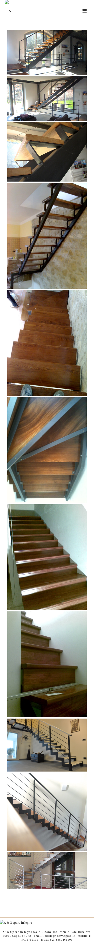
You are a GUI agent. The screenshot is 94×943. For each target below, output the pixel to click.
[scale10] (47, 745)
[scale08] (47, 664)
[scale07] (47, 557)
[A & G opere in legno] (16, 922)
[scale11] (47, 812)
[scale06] (47, 450)
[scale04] (47, 236)
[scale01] (47, 52)
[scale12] (47, 870)
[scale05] (47, 343)
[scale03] (47, 152)
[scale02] (47, 98)
